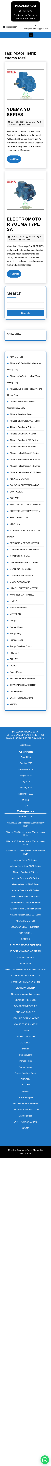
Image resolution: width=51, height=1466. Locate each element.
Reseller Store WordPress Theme (24, 1150)
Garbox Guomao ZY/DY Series (24, 549)
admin (32, 122)
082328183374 (12, 27)
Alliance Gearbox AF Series (22, 427)
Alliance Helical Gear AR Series (24, 453)
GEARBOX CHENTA (20, 556)
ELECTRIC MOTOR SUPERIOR (25, 504)
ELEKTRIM (15, 524)
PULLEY (14, 659)
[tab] (31, 35)
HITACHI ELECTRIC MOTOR (24, 588)
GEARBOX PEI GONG (21, 569)
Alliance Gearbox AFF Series (23, 446)
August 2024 (26, 775)
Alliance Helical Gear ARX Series (25, 466)
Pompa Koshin (16, 640)
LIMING (13, 601)
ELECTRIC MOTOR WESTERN (25, 511)
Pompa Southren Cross (21, 646)
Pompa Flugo (16, 633)
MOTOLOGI (15, 614)
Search (14, 293)
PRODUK (14, 653)
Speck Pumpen (17, 672)
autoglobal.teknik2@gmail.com (36, 29)
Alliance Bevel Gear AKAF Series (25, 421)
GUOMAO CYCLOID (20, 582)
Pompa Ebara (16, 627)
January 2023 (26, 787)
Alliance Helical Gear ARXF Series (26, 472)
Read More (15, 160)
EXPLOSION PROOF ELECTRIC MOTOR (25, 969)
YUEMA (13, 704)
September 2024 (25, 769)
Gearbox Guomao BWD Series (24, 562)
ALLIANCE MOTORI (19, 479)
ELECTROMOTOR (19, 517)
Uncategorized (16, 691)
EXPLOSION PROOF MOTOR (24, 543)
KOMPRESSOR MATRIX (22, 595)
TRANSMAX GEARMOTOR (23, 685)
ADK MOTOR (16, 357)
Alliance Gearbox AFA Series (23, 433)
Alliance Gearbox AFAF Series (24, 440)
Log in (25, 805)
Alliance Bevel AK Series (21, 414)
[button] (45, 1459)
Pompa (13, 620)
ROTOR (14, 665)
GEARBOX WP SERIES (21, 575)
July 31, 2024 (17, 122)
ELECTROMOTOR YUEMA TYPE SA (24, 224)
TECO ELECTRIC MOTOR (22, 678)
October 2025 (26, 763)
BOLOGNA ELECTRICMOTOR (24, 485)
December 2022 (25, 794)
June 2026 (26, 757)
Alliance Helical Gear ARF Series (25, 459)
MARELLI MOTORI (19, 607)
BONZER (14, 498)
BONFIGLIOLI (16, 491)
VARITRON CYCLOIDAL (21, 698)
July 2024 (25, 781)
